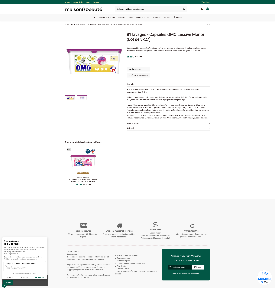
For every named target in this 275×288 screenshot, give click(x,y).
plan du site (96, 2)
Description (130, 84)
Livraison (68, 2)
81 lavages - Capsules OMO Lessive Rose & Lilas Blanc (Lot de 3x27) (83, 180)
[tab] (168, 84)
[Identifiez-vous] (202, 9)
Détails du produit (133, 123)
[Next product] (209, 24)
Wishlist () (206, 2)
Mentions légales (78, 2)
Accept (8, 282)
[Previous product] (208, 24)
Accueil (88, 2)
